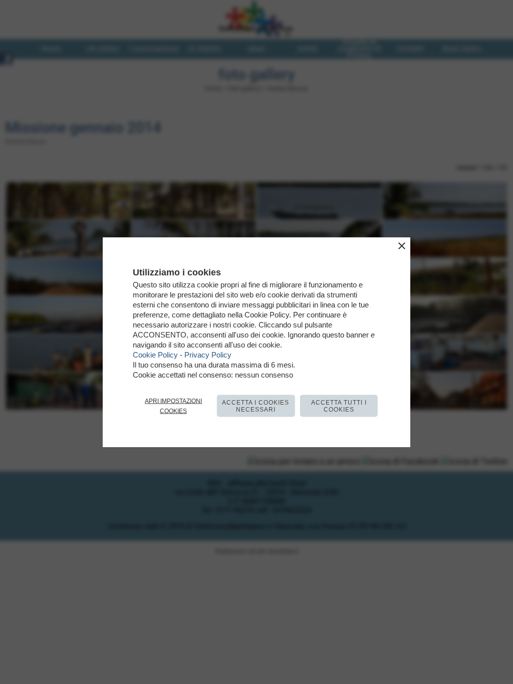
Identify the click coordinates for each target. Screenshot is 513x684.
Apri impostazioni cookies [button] (173, 406)
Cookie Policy (155, 355)
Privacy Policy (207, 355)
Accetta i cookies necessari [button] (255, 406)
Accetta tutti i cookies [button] (339, 406)
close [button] (402, 246)
